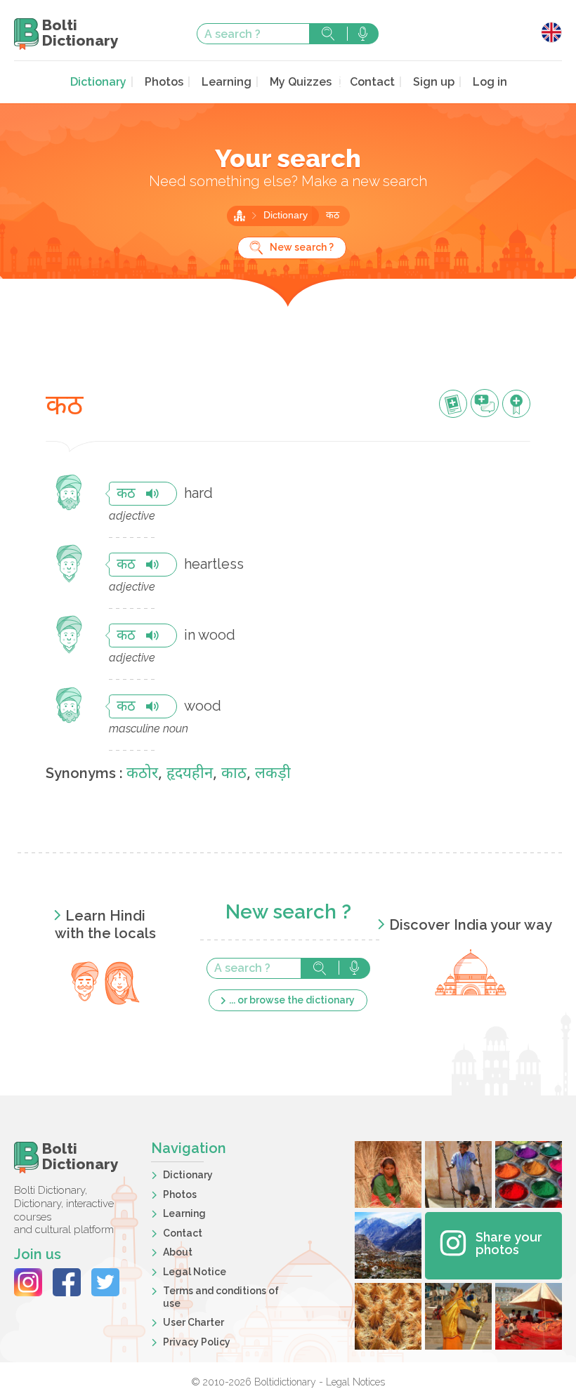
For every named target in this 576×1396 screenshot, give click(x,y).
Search (328, 33)
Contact (372, 81)
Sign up (433, 81)
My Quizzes (301, 81)
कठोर (142, 774)
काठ (234, 774)
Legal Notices (355, 1382)
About (177, 1252)
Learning (226, 81)
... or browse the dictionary (292, 1000)
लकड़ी (273, 774)
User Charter (193, 1322)
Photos (164, 81)
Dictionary (98, 81)
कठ (332, 216)
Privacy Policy (196, 1342)
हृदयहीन (189, 774)
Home (239, 215)
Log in (490, 81)
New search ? (302, 247)
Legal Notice (194, 1271)
